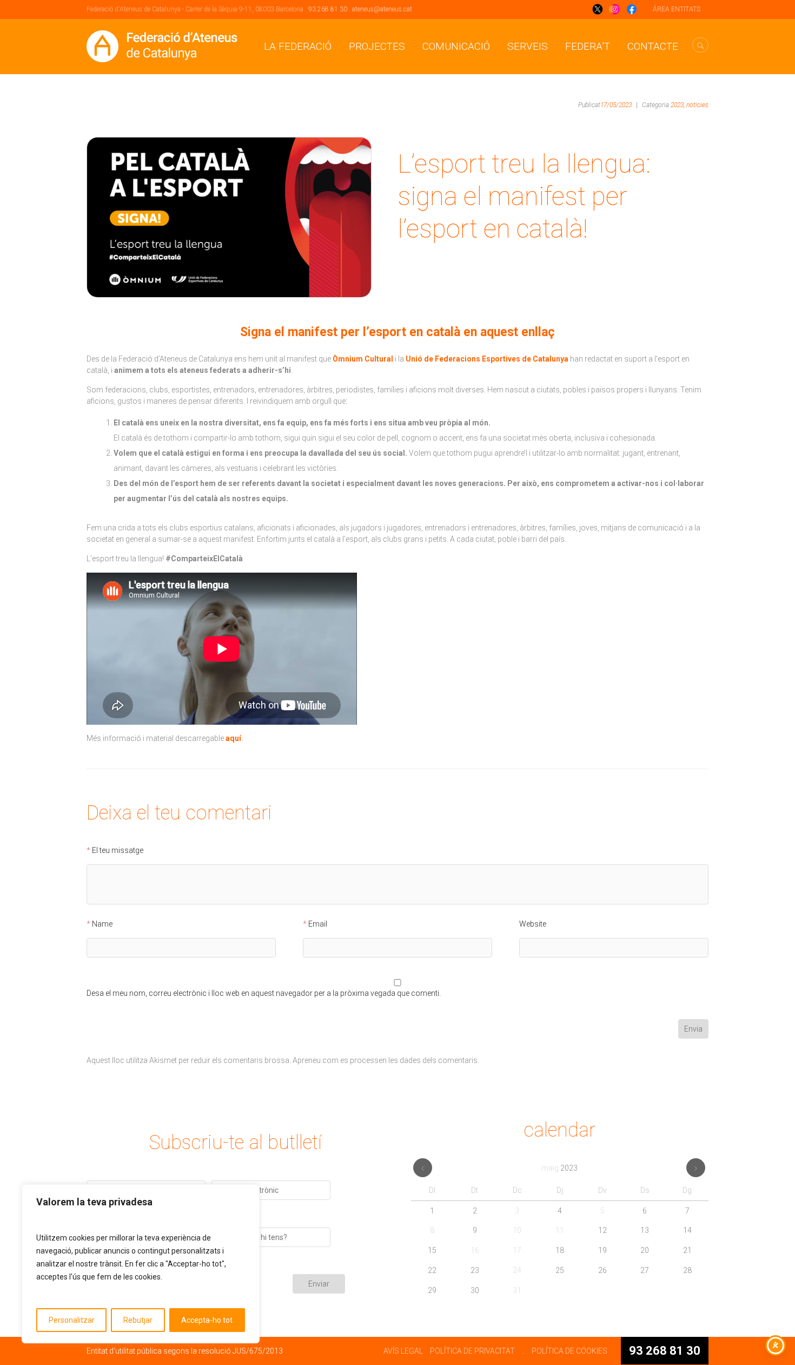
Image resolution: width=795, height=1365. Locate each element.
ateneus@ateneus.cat (382, 9)
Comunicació (456, 46)
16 (475, 1250)
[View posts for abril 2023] (422, 1167)
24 (517, 1270)
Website (532, 924)
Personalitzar (72, 1320)
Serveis (527, 46)
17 (517, 1250)
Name (102, 924)
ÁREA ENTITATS (676, 9)
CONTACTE (652, 46)
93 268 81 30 (327, 9)
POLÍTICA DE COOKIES (569, 1351)
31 (517, 1290)
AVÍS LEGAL (403, 1351)
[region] (141, 1263)
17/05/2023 (616, 105)
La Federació (298, 46)
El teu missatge (117, 850)
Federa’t (587, 46)
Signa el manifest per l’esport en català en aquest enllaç (397, 332)
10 (517, 1230)
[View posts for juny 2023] (695, 1167)
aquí (233, 738)
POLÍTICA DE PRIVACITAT (472, 1351)
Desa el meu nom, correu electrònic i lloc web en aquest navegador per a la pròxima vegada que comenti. (264, 993)
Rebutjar (138, 1320)
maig (559, 1168)
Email (317, 924)
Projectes (377, 46)
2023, (678, 105)
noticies (697, 105)
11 (559, 1230)
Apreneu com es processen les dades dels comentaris (385, 1060)
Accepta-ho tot (207, 1320)
